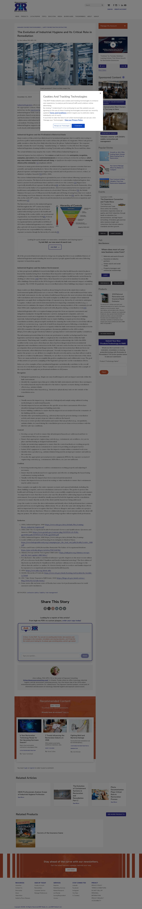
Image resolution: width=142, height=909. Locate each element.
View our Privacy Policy (74, 120)
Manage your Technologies (62, 126)
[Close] (100, 93)
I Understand (78, 126)
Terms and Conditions (58, 113)
